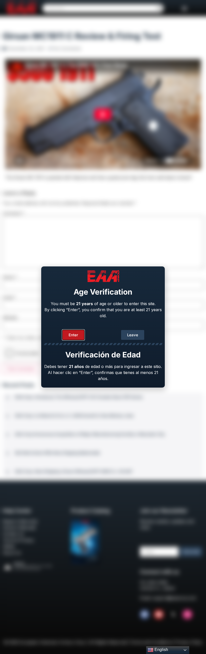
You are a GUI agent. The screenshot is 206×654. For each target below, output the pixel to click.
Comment (13, 213)
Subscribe (191, 551)
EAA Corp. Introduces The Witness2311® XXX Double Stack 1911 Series (79, 397)
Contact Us (13, 533)
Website (10, 317)
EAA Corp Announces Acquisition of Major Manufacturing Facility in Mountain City (90, 434)
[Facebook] (144, 614)
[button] (184, 8)
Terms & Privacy (18, 540)
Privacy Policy (188, 642)
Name (10, 277)
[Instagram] (187, 614)
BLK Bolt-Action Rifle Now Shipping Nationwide (57, 452)
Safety (9, 546)
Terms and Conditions (151, 642)
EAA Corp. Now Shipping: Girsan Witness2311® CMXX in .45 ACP (73, 471)
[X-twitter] (173, 614)
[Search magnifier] (159, 8)
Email (9, 297)
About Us (12, 552)
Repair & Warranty (20, 521)
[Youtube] (159, 614)
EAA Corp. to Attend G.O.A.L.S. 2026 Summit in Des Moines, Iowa (74, 415)
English (160, 649)
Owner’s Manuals (19, 527)
